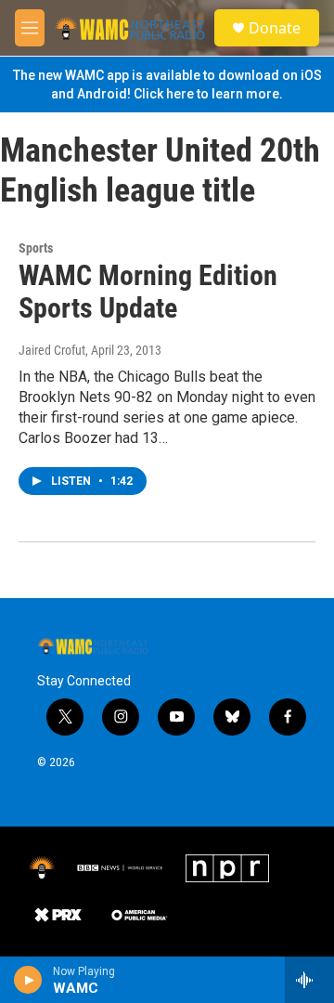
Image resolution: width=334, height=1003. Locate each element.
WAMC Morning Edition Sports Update (148, 291)
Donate (275, 28)
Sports (36, 248)
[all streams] (309, 980)
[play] (28, 979)
